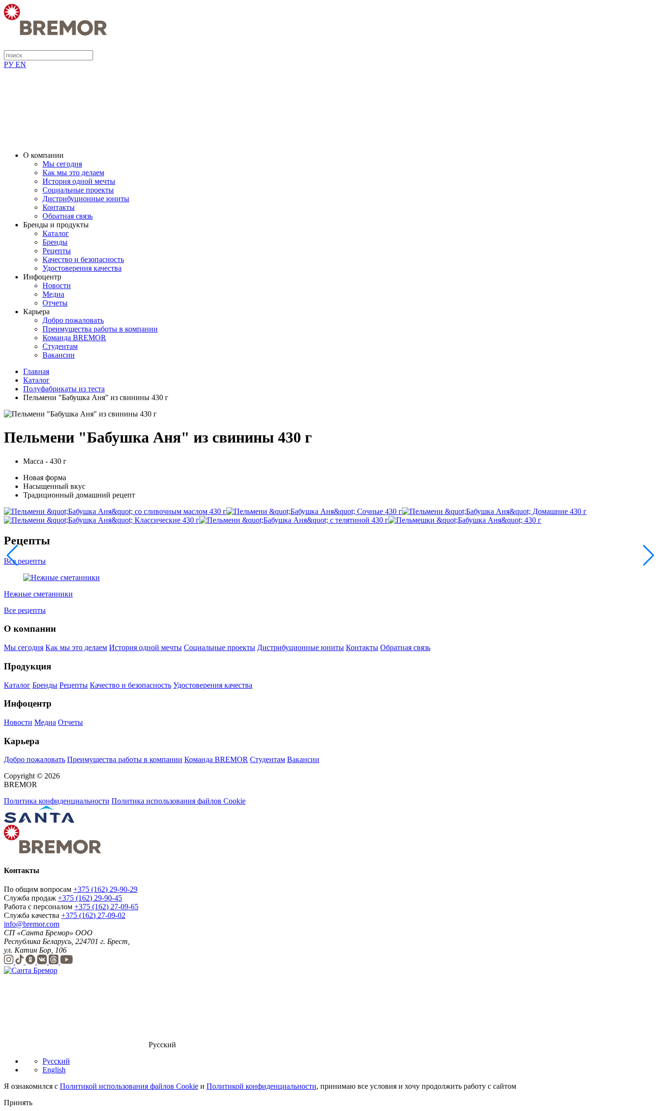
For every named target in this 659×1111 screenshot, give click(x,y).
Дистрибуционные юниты (85, 198)
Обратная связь (67, 216)
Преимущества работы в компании (100, 329)
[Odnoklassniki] (31, 962)
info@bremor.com (31, 924)
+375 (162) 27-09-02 (93, 915)
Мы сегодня (62, 164)
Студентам (60, 346)
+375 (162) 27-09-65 (106, 907)
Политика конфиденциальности (57, 801)
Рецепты (56, 251)
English (54, 1070)
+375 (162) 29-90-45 (90, 898)
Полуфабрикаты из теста (64, 389)
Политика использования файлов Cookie (178, 801)
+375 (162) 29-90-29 (105, 889)
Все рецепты (25, 561)
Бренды (55, 242)
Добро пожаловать (73, 320)
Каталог (55, 233)
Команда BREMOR (74, 337)
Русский (56, 1061)
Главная (36, 371)
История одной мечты (78, 181)
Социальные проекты (78, 190)
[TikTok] (20, 962)
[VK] (43, 962)
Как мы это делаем (73, 172)
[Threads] (54, 962)
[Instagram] (9, 962)
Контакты (58, 207)
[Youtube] (66, 962)
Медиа (53, 294)
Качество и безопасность (83, 259)
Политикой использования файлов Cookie (129, 1086)
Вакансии (58, 355)
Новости (56, 285)
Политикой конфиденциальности (261, 1086)
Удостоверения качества (82, 268)
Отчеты (55, 303)
